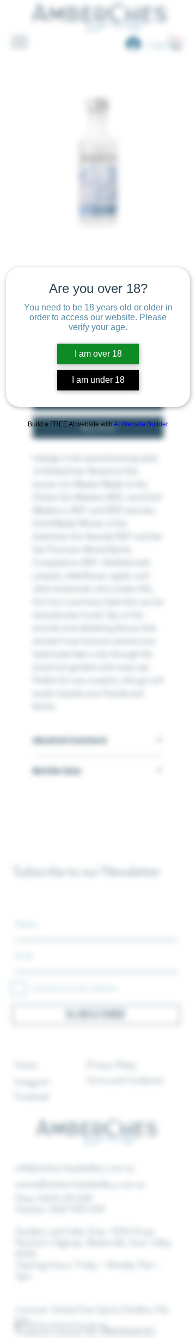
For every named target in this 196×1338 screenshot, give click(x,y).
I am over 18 (98, 353)
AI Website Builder (141, 424)
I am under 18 (98, 379)
